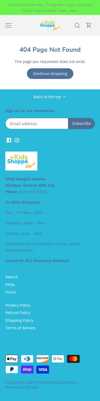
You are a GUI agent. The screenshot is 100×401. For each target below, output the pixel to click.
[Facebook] (9, 139)
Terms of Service (20, 327)
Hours (10, 292)
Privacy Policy (17, 305)
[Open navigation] (8, 25)
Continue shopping (50, 73)
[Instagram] (17, 139)
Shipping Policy (19, 320)
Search (11, 276)
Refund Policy (17, 312)
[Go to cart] (89, 25)
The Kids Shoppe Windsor (56, 382)
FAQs (10, 284)
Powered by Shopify (22, 387)
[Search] (77, 25)
